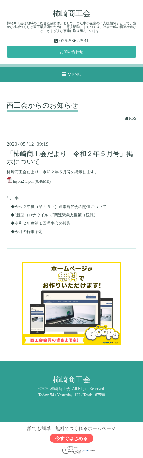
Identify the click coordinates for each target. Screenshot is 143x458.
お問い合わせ (71, 51)
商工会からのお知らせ (42, 105)
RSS (132, 118)
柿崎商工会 (72, 13)
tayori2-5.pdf (23, 181)
